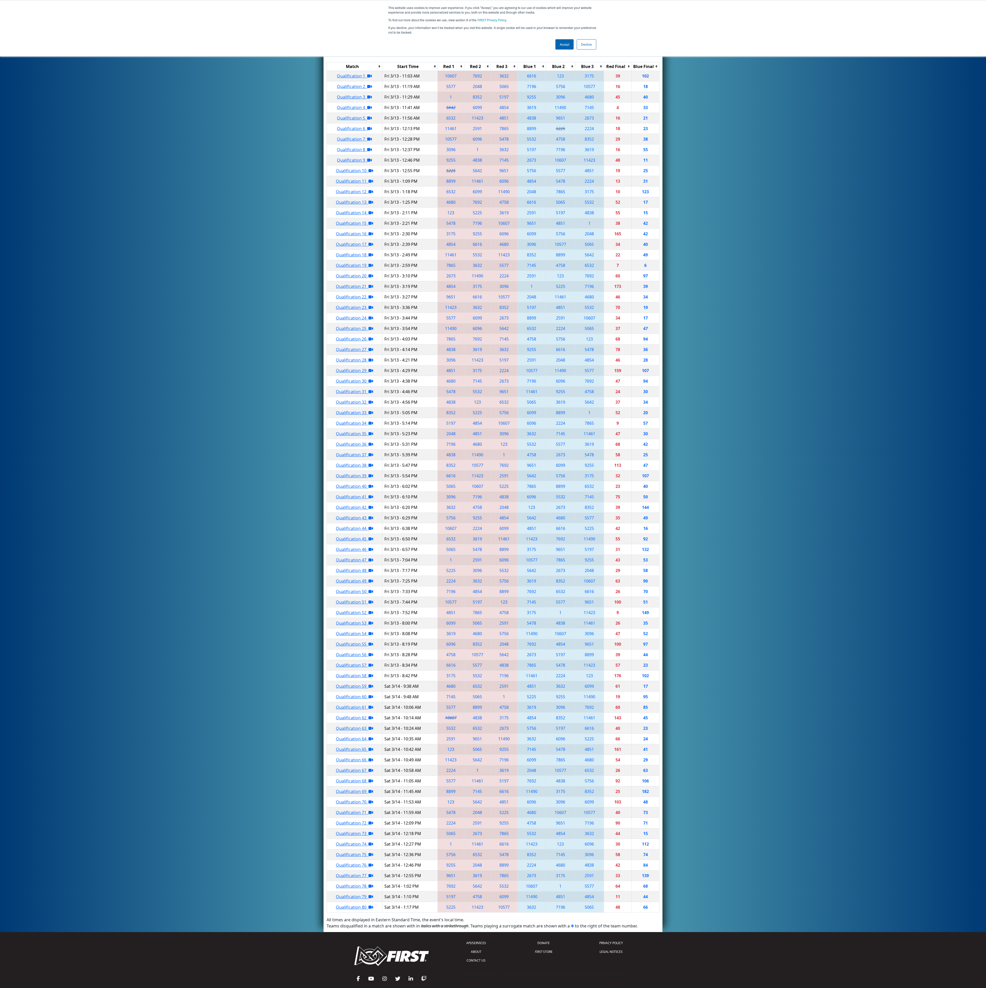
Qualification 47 (352, 560)
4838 (531, 118)
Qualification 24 (352, 318)
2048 (477, 86)
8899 (531, 128)
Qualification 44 (352, 528)
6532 (451, 118)
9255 (531, 97)
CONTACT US (476, 960)
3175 (589, 76)
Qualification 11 (352, 181)
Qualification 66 (352, 760)
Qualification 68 (352, 781)
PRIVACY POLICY (611, 943)
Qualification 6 (352, 128)
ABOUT (476, 952)
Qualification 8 (352, 149)
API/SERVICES (476, 943)
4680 (589, 97)
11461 (451, 128)
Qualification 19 (352, 265)
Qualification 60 (352, 697)
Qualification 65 (352, 749)
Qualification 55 (352, 644)
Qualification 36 (352, 444)
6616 (531, 76)
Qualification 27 (352, 349)
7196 (531, 86)
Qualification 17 (352, 244)
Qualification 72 (352, 823)
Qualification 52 (352, 612)
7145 (589, 107)
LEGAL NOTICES (611, 952)
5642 (451, 107)
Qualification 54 (352, 633)
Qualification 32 (352, 402)
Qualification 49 (352, 581)
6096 (477, 139)
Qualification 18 (352, 255)
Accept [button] (564, 44)
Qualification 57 (352, 665)
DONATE (543, 943)
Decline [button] (586, 44)
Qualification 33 (352, 412)
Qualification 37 (352, 455)
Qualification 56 (352, 654)
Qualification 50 (352, 591)
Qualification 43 (352, 518)
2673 (589, 118)
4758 (560, 139)
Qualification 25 (352, 328)
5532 (531, 139)
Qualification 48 (352, 570)
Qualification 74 (352, 844)
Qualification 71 (352, 812)
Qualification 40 (352, 486)
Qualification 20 (352, 276)
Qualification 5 (352, 118)
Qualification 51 (352, 602)
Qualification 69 (352, 791)
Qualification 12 (352, 192)
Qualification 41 (352, 497)
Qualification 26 (352, 339)
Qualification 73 (352, 833)
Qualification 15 (352, 223)
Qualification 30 (352, 381)
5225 (560, 128)
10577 (589, 86)
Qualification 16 (352, 234)
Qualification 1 (352, 76)
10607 (451, 76)
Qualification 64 (352, 739)
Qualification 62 (352, 718)
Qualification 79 (352, 896)
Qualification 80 (352, 907)
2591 (477, 128)
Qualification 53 (352, 623)
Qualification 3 (352, 97)
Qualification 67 (352, 770)
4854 (504, 107)
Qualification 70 (352, 802)
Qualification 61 (352, 707)
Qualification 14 (352, 213)
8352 (477, 97)
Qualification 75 (352, 854)
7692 (477, 76)
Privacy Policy (491, 20)
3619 (531, 107)
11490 (560, 107)
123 (560, 76)
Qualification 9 (352, 160)
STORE (544, 952)
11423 (477, 118)
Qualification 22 (352, 297)
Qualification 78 (352, 886)
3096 (560, 97)
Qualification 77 (352, 875)
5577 (451, 86)
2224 (589, 128)
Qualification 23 (352, 307)
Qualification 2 (352, 86)
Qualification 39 (352, 476)
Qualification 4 (352, 107)
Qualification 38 (352, 465)
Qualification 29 (352, 370)
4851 (504, 118)
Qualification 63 (352, 728)
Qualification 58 (352, 676)
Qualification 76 (352, 865)
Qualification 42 (352, 507)
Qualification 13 (352, 202)
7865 (504, 128)
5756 (560, 86)
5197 (504, 97)
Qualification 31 (352, 391)
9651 (560, 118)
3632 (504, 76)
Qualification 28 (352, 360)
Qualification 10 (352, 170)
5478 (504, 139)
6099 (477, 107)
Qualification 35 (352, 434)
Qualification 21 (352, 286)
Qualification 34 (352, 423)
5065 (504, 86)
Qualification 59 (352, 686)
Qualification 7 (352, 139)
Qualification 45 (352, 539)
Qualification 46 (352, 549)
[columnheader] (354, 66)
